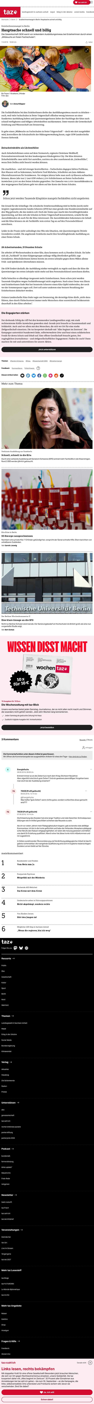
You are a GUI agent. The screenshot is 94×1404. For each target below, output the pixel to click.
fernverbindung (7, 1161)
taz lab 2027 (6, 1260)
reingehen (5, 1184)
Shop (3, 1325)
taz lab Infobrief (7, 1219)
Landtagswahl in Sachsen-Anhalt (14, 1023)
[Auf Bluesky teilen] (34, 376)
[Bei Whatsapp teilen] (45, 376)
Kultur (3, 982)
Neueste (83, 740)
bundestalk (5, 1156)
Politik (3, 966)
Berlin (13, 19)
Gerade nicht (81, 1363)
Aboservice (5, 1354)
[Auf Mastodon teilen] (28, 376)
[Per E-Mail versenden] (22, 376)
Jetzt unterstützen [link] (47, 349)
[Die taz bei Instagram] (26, 949)
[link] (36, 12)
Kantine (4, 1319)
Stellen (4, 1086)
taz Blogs (5, 1278)
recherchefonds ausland (11, 1127)
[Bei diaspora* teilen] (51, 376)
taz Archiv (5, 1295)
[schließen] (90, 1362)
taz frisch (5, 1208)
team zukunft (6, 1202)
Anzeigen (5, 1330)
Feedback (5, 1348)
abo (2, 1110)
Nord (3, 1000)
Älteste (90, 740)
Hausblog (5, 1075)
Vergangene (6, 1254)
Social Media (6, 1040)
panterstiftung (7, 1132)
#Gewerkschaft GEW (40, 361)
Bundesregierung (8, 1046)
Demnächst (6, 1237)
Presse (4, 1092)
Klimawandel (6, 1051)
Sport (3, 988)
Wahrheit (5, 1005)
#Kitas (28, 361)
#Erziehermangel (56, 361)
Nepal (3, 1029)
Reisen (4, 1313)
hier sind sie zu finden (78, 756)
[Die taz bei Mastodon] (15, 949)
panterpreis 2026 (8, 1138)
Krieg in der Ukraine (9, 1034)
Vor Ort (4, 1243)
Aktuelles (5, 1069)
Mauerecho (6, 1173)
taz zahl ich (5, 1121)
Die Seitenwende (8, 1080)
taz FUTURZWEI (7, 1284)
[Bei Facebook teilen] (39, 376)
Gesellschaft (6, 977)
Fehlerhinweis (29, 368)
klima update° (6, 1167)
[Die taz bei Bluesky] (21, 949)
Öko (3, 971)
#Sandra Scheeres (17, 361)
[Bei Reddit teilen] (56, 376)
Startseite (5, 19)
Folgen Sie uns (6, 948)
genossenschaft (7, 1115)
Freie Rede (5, 1179)
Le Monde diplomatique (10, 1289)
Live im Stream (7, 1248)
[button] (91, 2)
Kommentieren (17, 368)
